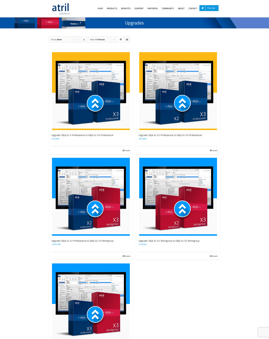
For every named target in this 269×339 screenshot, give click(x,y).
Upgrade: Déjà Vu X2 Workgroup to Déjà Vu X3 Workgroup (169, 241)
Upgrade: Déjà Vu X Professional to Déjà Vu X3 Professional (82, 135)
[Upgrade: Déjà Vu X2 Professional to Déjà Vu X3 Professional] (178, 91)
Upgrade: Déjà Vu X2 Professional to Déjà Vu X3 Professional (170, 135)
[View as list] (127, 39)
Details (127, 150)
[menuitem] (210, 8)
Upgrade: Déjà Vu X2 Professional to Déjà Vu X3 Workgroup (82, 241)
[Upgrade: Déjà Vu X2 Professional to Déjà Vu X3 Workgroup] (91, 197)
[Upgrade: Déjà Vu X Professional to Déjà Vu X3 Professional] (91, 91)
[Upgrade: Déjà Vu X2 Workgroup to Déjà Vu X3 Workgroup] (178, 197)
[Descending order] (84, 39)
